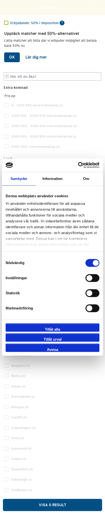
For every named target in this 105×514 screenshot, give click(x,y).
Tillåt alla (52, 329)
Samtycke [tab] (18, 179)
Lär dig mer (36, 57)
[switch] (92, 278)
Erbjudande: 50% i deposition (35, 23)
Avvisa (52, 349)
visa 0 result (52, 505)
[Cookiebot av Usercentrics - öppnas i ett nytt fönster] (78, 165)
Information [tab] (52, 179)
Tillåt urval (53, 339)
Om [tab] (86, 179)
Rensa (95, 7)
